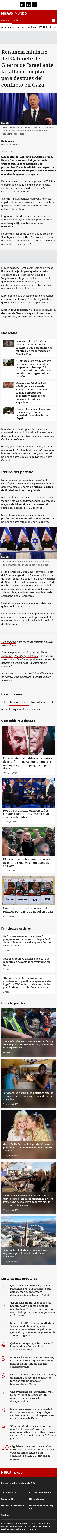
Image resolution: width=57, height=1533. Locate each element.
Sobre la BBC (8, 1499)
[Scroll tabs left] (4, 702)
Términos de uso (9, 1492)
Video (16, 20)
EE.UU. (43, 27)
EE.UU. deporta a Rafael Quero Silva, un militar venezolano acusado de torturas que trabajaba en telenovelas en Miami (33, 1379)
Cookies (5, 1515)
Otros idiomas (36, 1499)
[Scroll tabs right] (52, 702)
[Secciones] (53, 20)
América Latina (10, 27)
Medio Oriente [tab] (19, 702)
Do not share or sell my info (41, 1507)
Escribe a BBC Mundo (40, 1492)
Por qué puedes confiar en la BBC (18, 1483)
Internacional (29, 27)
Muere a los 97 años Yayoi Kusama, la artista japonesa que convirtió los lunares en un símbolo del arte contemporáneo (32, 1362)
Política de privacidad (12, 1505)
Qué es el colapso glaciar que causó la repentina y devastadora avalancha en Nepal (33, 413)
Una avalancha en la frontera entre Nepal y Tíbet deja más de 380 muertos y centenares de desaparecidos (31, 1396)
